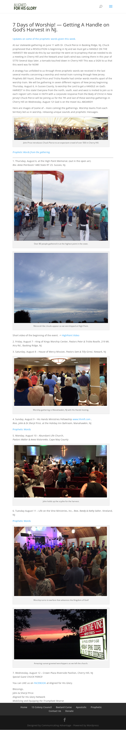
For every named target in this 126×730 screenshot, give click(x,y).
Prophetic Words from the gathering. (31, 152)
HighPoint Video (70, 335)
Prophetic (96, 707)
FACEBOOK (40, 683)
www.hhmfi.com (81, 419)
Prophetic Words (22, 429)
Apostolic (81, 707)
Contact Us (55, 711)
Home (24, 707)
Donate (69, 711)
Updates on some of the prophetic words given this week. (44, 38)
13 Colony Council (42, 707)
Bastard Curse (64, 707)
